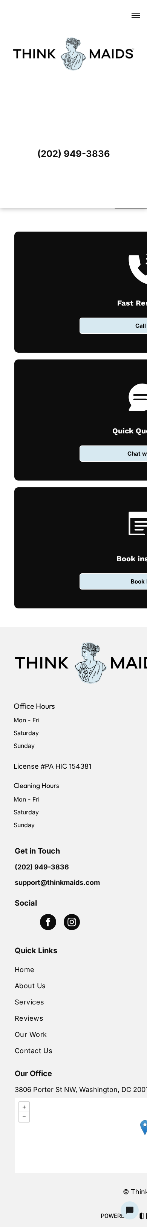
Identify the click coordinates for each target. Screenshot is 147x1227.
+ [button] (24, 1107)
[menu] (135, 15)
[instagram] (72, 923)
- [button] (24, 1117)
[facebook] (48, 923)
